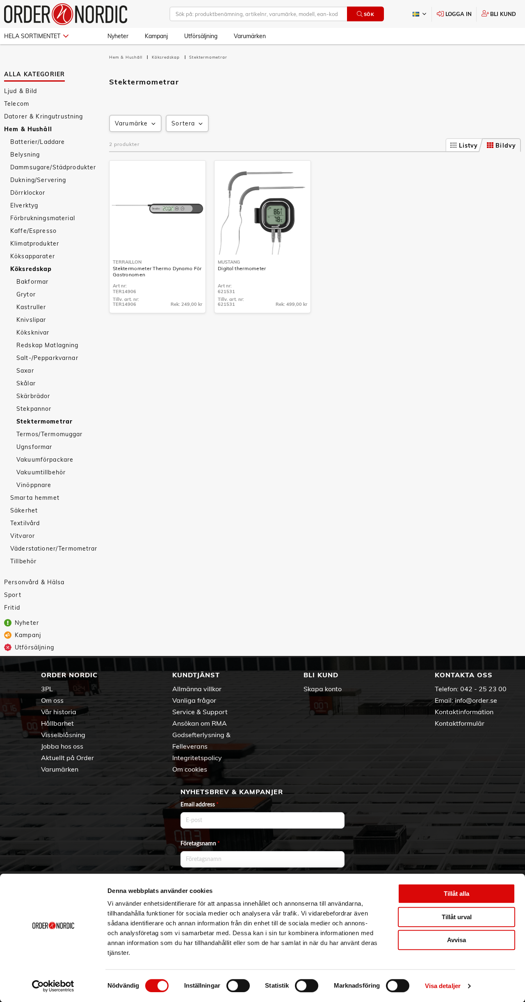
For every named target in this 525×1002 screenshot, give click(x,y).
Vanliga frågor (194, 700)
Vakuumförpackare (44, 459)
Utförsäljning (200, 36)
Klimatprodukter (34, 243)
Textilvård (25, 523)
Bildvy (505, 145)
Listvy (468, 145)
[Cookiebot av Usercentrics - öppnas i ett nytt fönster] (53, 986)
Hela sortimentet (32, 36)
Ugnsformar (34, 447)
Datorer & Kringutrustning (43, 116)
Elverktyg (24, 205)
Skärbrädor (33, 396)
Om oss (52, 700)
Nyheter (117, 36)
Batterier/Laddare (37, 142)
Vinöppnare (33, 485)
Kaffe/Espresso (33, 231)
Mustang (229, 262)
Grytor (26, 294)
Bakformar (32, 281)
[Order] (65, 14)
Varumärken (250, 36)
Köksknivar (32, 332)
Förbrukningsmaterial (42, 218)
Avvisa (456, 939)
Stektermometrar (44, 421)
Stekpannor (33, 408)
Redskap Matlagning (47, 345)
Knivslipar (31, 319)
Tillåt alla (456, 893)
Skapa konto (323, 689)
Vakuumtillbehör (41, 472)
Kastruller (31, 307)
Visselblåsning (63, 735)
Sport (12, 595)
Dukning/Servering (38, 180)
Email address (199, 805)
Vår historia (58, 712)
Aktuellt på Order (67, 758)
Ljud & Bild (20, 91)
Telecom (16, 103)
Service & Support (200, 712)
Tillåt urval (457, 916)
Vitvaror (22, 536)
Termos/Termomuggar (49, 434)
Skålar (26, 383)
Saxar (25, 370)
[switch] (238, 985)
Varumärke (131, 123)
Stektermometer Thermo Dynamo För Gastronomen (157, 271)
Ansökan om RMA (199, 723)
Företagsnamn (200, 844)
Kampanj (156, 36)
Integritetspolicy (197, 758)
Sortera (183, 123)
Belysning (25, 154)
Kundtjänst (196, 675)
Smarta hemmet (34, 497)
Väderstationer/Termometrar (54, 548)
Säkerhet (24, 510)
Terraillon (127, 262)
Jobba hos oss (62, 746)
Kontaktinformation (464, 712)
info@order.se (476, 700)
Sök (369, 14)
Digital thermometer (242, 268)
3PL (47, 689)
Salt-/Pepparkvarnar (47, 358)
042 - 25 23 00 (483, 689)
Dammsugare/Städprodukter (53, 167)
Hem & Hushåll (28, 129)
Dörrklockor (28, 192)
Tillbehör (23, 561)
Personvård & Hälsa (34, 582)
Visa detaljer (443, 985)
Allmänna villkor (196, 689)
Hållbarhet (57, 723)
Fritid (12, 607)
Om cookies (189, 769)
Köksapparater (32, 256)
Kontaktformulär (459, 723)
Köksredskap (31, 269)
